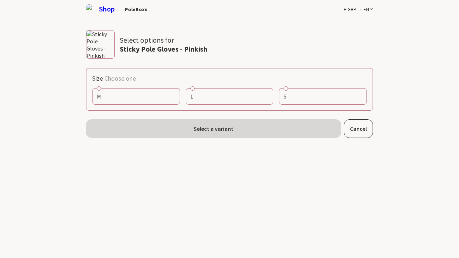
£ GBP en (356, 9)
